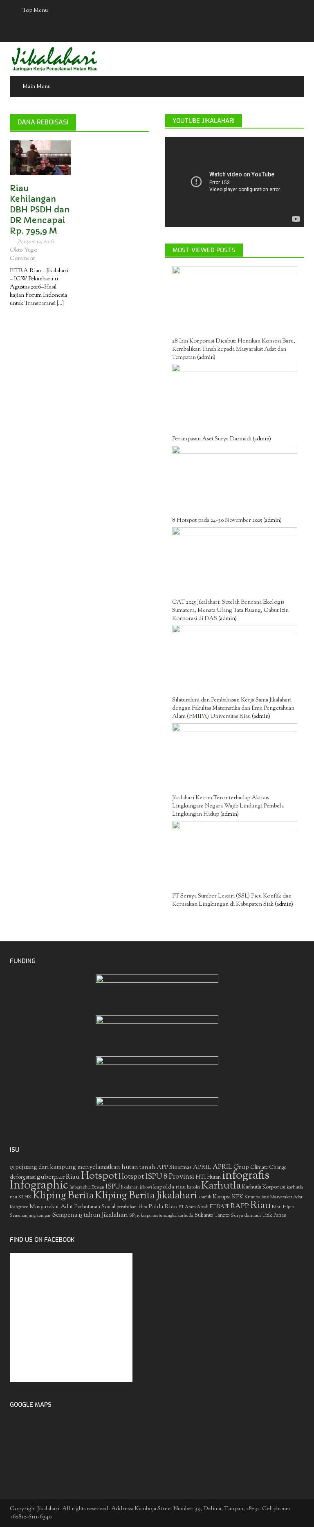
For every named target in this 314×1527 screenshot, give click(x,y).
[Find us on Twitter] (149, 31)
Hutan (214, 1177)
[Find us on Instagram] (181, 31)
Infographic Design (87, 1187)
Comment (22, 259)
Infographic (39, 1185)
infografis (245, 1175)
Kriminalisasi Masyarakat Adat (273, 1197)
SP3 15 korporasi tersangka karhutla (161, 1216)
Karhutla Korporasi (263, 1187)
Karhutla (221, 1186)
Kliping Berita (63, 1196)
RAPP (240, 1206)
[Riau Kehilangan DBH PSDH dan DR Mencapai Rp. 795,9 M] (40, 157)
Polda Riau (162, 1206)
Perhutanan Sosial (94, 1207)
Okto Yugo (23, 250)
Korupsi (222, 1197)
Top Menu (35, 11)
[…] (60, 304)
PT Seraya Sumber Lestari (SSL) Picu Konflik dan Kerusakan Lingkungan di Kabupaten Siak (232, 900)
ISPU (112, 1187)
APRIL (202, 1168)
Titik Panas (274, 1215)
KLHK (24, 1197)
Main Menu (36, 87)
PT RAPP (219, 1207)
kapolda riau (169, 1187)
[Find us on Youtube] (165, 31)
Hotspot (99, 1176)
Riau (260, 1205)
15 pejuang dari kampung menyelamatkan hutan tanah (82, 1167)
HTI (200, 1177)
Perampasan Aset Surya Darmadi (211, 439)
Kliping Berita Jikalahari (146, 1196)
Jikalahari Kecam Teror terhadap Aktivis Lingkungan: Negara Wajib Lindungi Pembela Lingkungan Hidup (228, 806)
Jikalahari (130, 1187)
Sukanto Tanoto (212, 1215)
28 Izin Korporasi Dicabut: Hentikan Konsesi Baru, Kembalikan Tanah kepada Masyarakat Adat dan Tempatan (233, 349)
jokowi (146, 1187)
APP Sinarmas (174, 1168)
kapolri (193, 1187)
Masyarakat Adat (51, 1206)
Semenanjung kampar (30, 1216)
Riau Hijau (283, 1207)
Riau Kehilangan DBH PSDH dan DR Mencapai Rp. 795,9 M (40, 209)
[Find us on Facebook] (133, 31)
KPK (237, 1197)
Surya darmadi (246, 1215)
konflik (204, 1197)
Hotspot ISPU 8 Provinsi (156, 1177)
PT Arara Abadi (194, 1207)
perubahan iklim (132, 1207)
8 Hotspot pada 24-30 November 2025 (217, 521)
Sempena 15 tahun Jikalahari (90, 1215)
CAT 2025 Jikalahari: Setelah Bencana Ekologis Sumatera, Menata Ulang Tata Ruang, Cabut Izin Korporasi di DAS (230, 610)
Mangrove (19, 1207)
